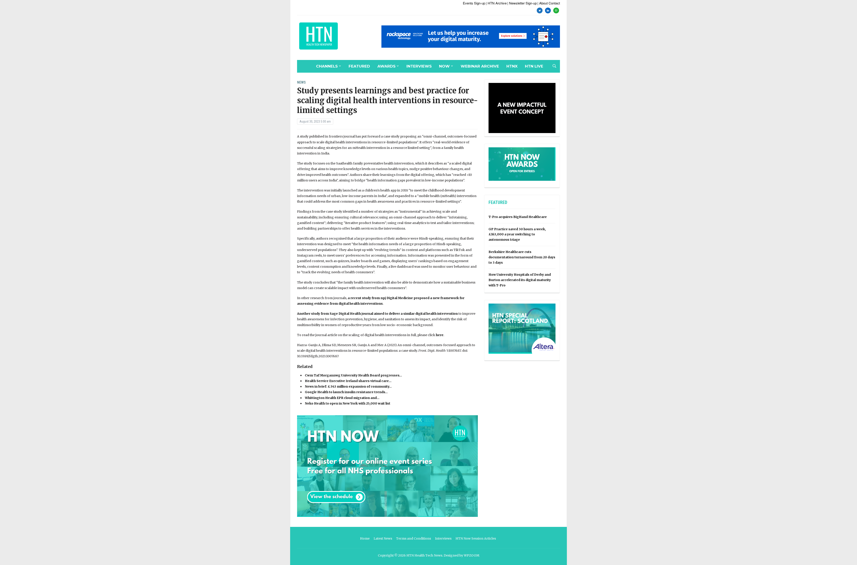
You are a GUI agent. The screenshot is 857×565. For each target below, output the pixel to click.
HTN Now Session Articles (476, 538)
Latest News (383, 538)
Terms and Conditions (413, 538)
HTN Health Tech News (424, 555)
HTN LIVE (534, 66)
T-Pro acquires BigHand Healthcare (518, 217)
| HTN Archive (496, 3)
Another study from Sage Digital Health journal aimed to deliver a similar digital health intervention (377, 314)
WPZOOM (471, 555)
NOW (444, 66)
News (301, 82)
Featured (359, 66)
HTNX (512, 66)
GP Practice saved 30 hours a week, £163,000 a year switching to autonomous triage (517, 234)
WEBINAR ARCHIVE (480, 66)
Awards (386, 66)
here (439, 335)
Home (365, 538)
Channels (327, 66)
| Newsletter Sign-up (522, 3)
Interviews (419, 66)
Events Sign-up (474, 3)
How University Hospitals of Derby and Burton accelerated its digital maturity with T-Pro (520, 280)
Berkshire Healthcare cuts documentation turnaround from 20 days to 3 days (522, 257)
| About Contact (548, 3)
